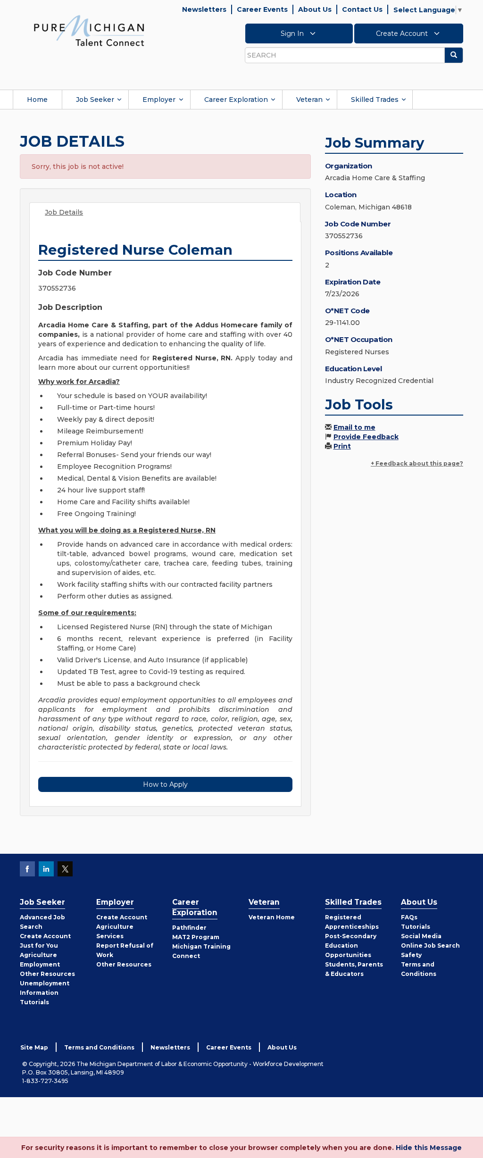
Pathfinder (189, 927)
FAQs (409, 917)
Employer (158, 99)
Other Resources (47, 973)
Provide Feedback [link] (366, 437)
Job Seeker (95, 99)
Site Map (34, 1047)
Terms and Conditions (99, 1047)
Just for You (39, 945)
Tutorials (34, 1002)
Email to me (354, 427)
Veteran (309, 99)
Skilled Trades (375, 99)
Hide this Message (429, 1147)
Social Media (421, 936)
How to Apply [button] (165, 784)
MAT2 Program (195, 937)
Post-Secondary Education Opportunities (350, 945)
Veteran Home (272, 917)
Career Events (262, 9)
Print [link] (342, 446)
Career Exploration (236, 99)
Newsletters (204, 9)
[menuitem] (37, 99)
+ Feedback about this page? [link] (417, 463)
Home (37, 99)
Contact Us (362, 9)
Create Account (403, 33)
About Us (315, 9)
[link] (89, 30)
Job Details (64, 212)
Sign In (293, 33)
